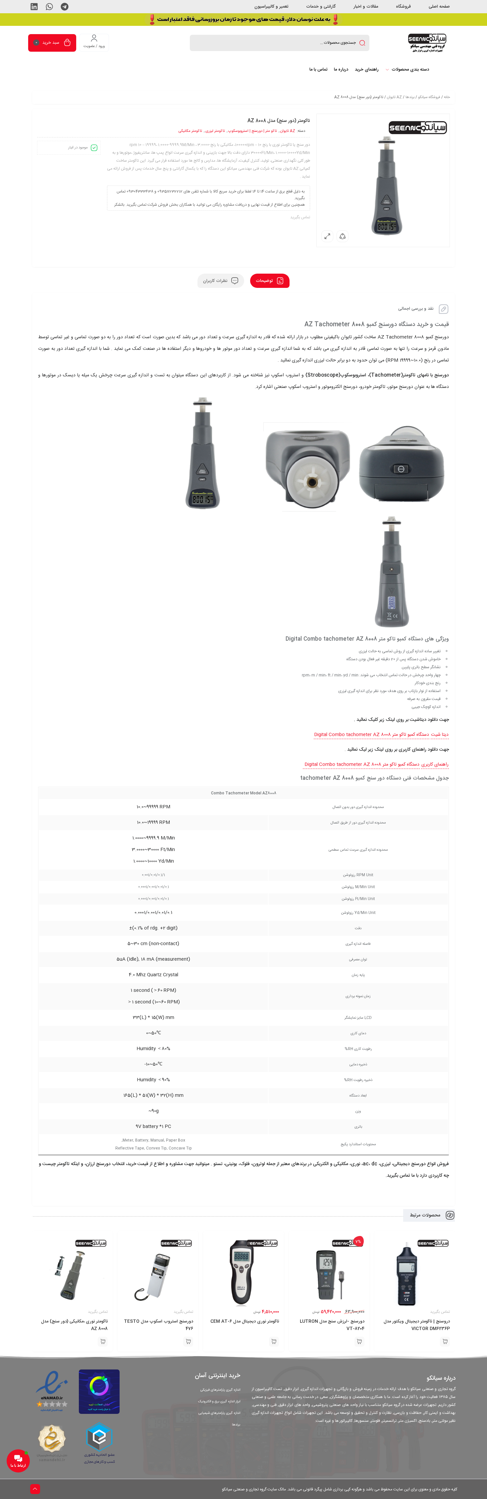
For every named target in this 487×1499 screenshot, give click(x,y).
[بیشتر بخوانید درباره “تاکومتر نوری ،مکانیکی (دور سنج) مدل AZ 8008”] (103, 1342)
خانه (447, 97)
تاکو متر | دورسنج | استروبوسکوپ (252, 131)
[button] (65, 7)
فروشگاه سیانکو (429, 97)
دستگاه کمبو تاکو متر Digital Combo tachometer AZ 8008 (371, 735)
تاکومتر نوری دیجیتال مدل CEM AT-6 (244, 1321)
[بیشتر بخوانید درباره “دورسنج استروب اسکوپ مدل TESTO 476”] (188, 1342)
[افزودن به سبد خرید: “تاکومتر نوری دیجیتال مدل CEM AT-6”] (274, 1342)
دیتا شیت (440, 735)
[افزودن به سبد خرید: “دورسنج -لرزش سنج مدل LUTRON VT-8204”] (359, 1342)
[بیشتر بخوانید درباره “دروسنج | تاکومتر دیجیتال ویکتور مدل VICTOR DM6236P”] (445, 1342)
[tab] (270, 281)
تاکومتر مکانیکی (190, 131)
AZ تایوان (394, 97)
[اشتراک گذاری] (343, 236)
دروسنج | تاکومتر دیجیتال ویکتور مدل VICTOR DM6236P (417, 1325)
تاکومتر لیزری (215, 131)
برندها (410, 97)
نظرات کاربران (216, 280)
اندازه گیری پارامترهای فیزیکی (220, 1390)
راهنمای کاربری (435, 765)
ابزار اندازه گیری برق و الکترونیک (219, 1401)
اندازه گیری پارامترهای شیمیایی (219, 1413)
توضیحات (265, 280)
